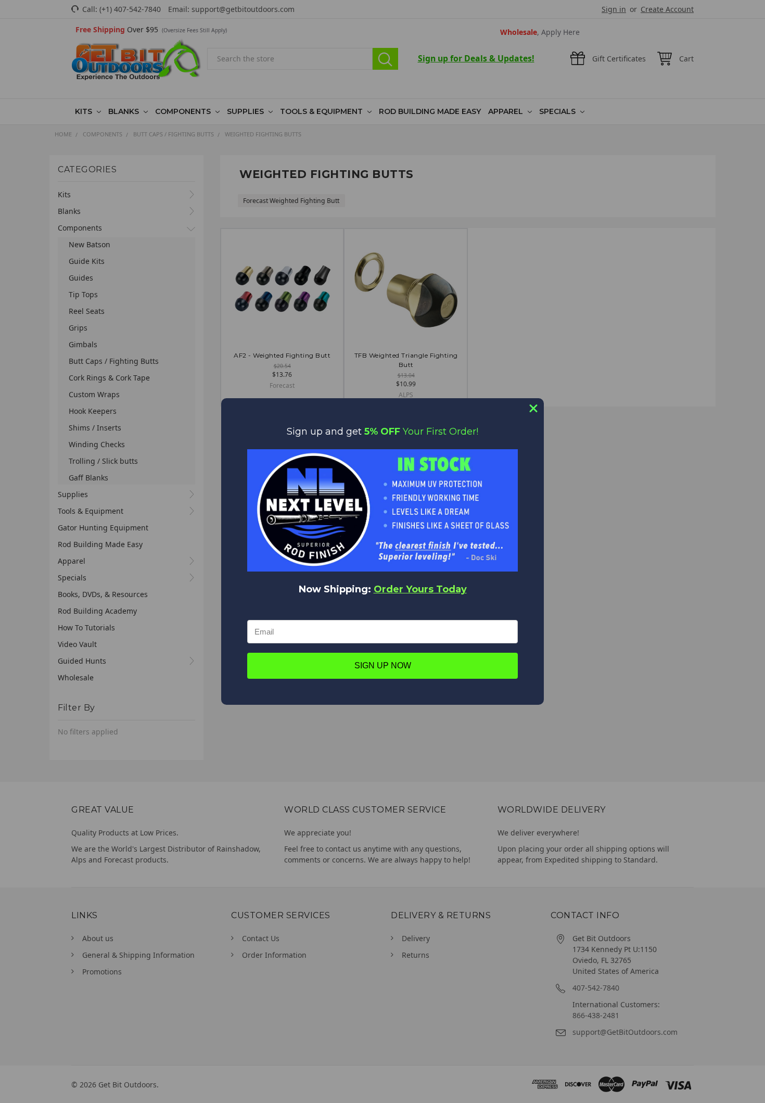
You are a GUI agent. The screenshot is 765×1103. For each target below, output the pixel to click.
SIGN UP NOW (382, 665)
